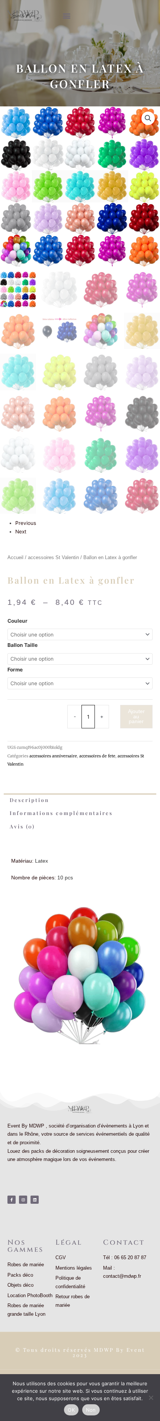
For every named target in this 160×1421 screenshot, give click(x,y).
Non (91, 1410)
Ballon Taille (22, 645)
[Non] (150, 1397)
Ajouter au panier (136, 716)
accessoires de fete (97, 755)
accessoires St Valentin (53, 557)
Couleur (17, 621)
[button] (66, 15)
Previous (25, 523)
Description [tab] (29, 799)
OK (71, 1410)
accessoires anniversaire (53, 755)
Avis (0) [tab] (22, 826)
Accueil (15, 557)
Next (20, 532)
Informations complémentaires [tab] (61, 812)
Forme (15, 670)
